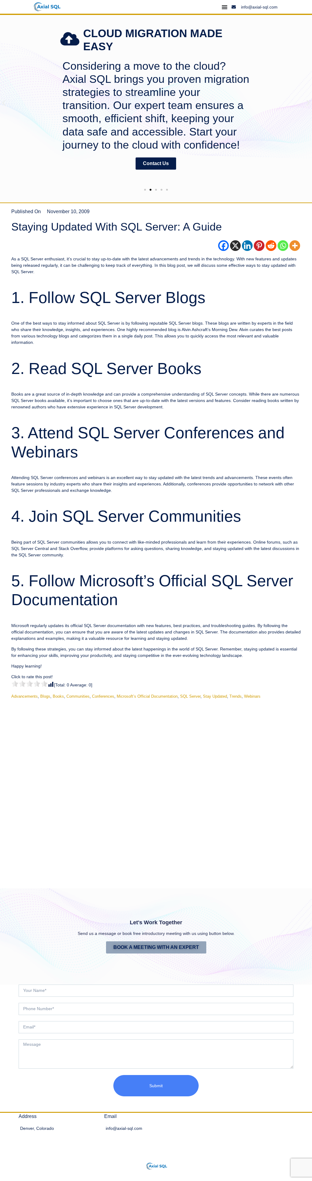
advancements (24, 696)
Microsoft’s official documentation (147, 696)
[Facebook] (223, 245)
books (58, 696)
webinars (252, 696)
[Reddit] (271, 245)
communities (78, 696)
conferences (103, 696)
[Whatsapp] (283, 245)
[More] (294, 245)
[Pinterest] (259, 245)
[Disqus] (156, 789)
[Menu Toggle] (225, 7)
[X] (235, 245)
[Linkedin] (247, 245)
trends (235, 696)
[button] (4, 103)
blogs (45, 696)
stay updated (215, 696)
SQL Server (190, 696)
